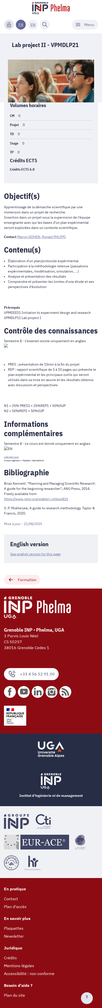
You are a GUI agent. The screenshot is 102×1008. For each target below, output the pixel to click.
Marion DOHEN (28, 237)
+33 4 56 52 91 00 (37, 674)
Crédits (10, 957)
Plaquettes (14, 928)
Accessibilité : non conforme (29, 973)
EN (32, 24)
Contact (11, 898)
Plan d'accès (15, 906)
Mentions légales (19, 965)
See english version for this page (35, 554)
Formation (27, 579)
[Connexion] (9, 25)
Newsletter (14, 936)
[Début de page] (89, 998)
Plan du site (14, 995)
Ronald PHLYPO (54, 237)
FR (21, 24)
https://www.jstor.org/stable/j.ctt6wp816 (36, 499)
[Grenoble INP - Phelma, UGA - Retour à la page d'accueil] (51, 9)
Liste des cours (11, 457)
